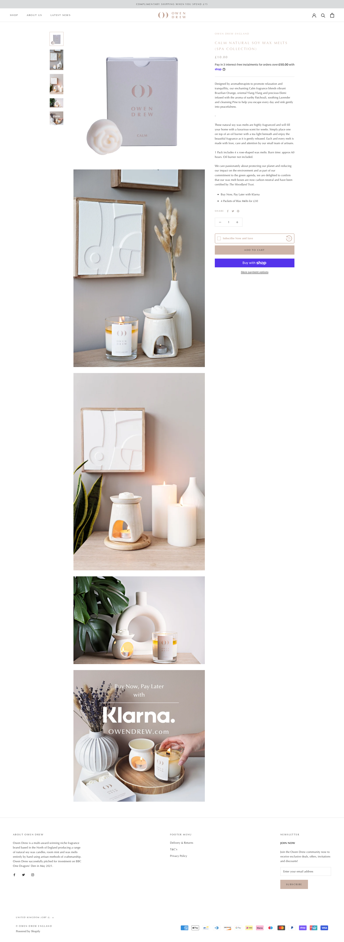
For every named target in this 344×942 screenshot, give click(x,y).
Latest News (61, 15)
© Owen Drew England (34, 926)
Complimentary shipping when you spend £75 (172, 4)
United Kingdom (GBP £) (33, 917)
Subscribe (294, 884)
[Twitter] (233, 211)
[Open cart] (332, 15)
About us (34, 15)
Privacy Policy (178, 856)
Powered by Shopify (28, 931)
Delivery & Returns (181, 843)
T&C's (173, 849)
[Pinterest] (238, 211)
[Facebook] (228, 211)
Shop (14, 15)
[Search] (323, 15)
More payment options (254, 272)
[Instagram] (32, 874)
